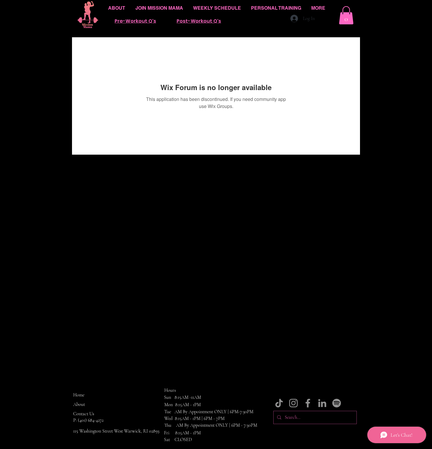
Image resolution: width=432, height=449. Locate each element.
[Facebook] (308, 403)
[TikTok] (279, 403)
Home (78, 395)
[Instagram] (293, 403)
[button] (346, 15)
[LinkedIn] (322, 403)
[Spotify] (336, 403)
